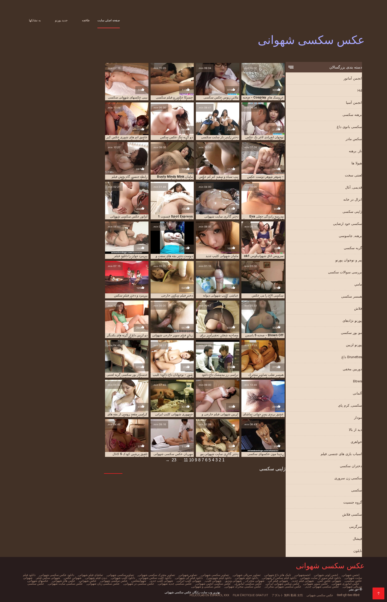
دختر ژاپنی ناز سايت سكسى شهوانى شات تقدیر (219, 138)
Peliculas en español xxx (209, 595)
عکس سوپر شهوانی (316, 583)
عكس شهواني (88, 580)
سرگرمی (355, 527)
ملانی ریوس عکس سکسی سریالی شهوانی (221, 99)
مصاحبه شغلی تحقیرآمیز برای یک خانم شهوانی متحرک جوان (219, 336)
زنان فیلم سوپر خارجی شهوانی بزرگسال (172, 336)
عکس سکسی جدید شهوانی (175, 583)
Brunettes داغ (351, 357)
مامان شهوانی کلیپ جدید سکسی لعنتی (222, 257)
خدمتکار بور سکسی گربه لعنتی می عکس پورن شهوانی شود (127, 376)
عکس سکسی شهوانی (319, 595)
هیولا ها (356, 163)
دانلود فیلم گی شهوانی (189, 577)
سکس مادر (354, 139)
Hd (360, 90)
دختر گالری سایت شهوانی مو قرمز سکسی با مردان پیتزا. (219, 455)
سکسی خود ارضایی (347, 224)
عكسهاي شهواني (38, 580)
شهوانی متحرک (255, 580)
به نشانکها (35, 20)
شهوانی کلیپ (213, 580)
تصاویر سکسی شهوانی (215, 574)
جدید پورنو (61, 20)
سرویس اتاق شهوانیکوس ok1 (264, 256)
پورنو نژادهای (352, 321)
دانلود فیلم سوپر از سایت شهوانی (321, 577)
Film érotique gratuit (250, 595)
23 (174, 460)
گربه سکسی (353, 248)
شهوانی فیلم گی (278, 580)
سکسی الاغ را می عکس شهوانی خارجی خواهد (268, 297)
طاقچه (86, 20)
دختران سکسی (351, 466)
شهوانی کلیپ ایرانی (189, 580)
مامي (358, 284)
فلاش (358, 308)
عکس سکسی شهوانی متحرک (283, 586)
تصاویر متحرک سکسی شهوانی (156, 574)
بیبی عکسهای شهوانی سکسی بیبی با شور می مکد (127, 99)
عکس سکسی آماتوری (248, 583)
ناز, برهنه (355, 151)
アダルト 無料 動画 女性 (287, 595)
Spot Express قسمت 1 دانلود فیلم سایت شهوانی (175, 218)
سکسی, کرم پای (350, 405)
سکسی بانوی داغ (349, 127)
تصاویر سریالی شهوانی (247, 574)
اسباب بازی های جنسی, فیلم (341, 454)
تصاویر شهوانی (188, 574)
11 (186, 460)
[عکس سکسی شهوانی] (378, 593)
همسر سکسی (351, 296)
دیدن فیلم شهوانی (96, 577)
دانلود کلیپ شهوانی (123, 577)
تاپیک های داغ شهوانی (278, 574)
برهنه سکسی (352, 115)
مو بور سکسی (351, 333)
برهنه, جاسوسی (350, 236)
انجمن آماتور (353, 78)
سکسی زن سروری (348, 478)
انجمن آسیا (354, 103)
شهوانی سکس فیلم (48, 577)
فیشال (357, 539)
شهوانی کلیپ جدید (161, 580)
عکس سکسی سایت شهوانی (65, 583)
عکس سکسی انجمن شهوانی (213, 583)
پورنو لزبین (354, 345)
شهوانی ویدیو (234, 580)
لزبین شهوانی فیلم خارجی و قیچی (220, 415)
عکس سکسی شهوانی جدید (322, 586)
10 (191, 460)
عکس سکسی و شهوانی (206, 586)
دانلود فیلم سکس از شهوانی (279, 577)
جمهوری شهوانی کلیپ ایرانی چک (174, 415)
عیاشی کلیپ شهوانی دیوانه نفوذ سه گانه (220, 297)
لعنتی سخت (353, 175)
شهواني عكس (72, 577)
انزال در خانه (352, 199)
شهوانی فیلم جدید (303, 580)
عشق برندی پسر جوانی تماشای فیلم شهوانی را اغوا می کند (263, 415)
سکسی (356, 490)
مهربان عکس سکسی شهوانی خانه (173, 455)
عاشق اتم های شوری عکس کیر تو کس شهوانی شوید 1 (126, 138)
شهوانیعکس (139, 580)
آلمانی (357, 393)
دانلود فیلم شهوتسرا (219, 577)
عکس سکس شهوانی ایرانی (283, 583)
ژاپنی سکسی (352, 212)
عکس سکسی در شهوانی (139, 583)
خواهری (356, 442)
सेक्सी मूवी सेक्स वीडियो (348, 595)
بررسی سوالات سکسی (345, 272)
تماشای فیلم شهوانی (90, 574)
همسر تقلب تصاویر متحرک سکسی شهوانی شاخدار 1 (266, 376)
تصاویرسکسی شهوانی (120, 574)
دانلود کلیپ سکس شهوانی (155, 577)
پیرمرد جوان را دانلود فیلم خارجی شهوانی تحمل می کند (128, 257)
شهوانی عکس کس (329, 580)
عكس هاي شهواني (64, 580)
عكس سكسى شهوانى (114, 580)
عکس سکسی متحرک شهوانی (243, 586)
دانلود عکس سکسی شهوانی (57, 574)
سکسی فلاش (352, 514)
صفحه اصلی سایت (108, 20)
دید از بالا (355, 430)
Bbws (357, 381)
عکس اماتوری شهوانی (345, 583)
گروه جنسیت (352, 502)
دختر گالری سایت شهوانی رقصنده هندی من (221, 218)
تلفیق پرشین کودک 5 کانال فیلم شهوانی (129, 455)
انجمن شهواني (350, 574)
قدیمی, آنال (353, 187)
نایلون (357, 551)
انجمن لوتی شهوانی (326, 574)
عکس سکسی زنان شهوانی (103, 583)
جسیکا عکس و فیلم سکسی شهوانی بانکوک (174, 99)
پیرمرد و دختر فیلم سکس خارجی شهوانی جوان (130, 297)
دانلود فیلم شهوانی (247, 577)
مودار (358, 418)
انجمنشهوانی (302, 574)
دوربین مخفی (352, 369)
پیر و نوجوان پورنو (348, 260)
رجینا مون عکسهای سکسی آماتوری (265, 455)
